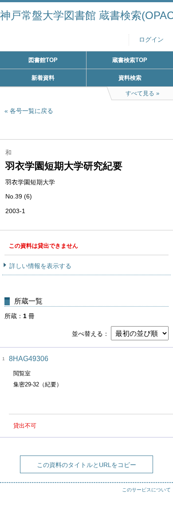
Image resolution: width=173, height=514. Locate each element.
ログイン (151, 39)
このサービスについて (146, 489)
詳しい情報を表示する (40, 265)
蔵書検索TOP (129, 60)
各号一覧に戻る (31, 110)
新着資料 (43, 77)
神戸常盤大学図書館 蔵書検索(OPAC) (86, 15)
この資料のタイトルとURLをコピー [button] (86, 464)
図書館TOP (43, 60)
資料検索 (130, 77)
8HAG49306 (28, 358)
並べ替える (87, 333)
